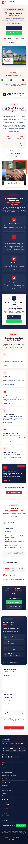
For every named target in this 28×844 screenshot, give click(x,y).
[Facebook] (3, 757)
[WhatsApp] (18, 757)
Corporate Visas (9, 156)
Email (5, 681)
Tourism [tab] (7, 568)
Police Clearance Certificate (8, 770)
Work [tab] (14, 570)
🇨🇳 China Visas (5, 788)
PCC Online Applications (7, 772)
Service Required (8, 694)
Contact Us (4, 795)
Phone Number (7, 688)
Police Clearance (18, 156)
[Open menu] (25, 2)
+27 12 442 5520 (5, 815)
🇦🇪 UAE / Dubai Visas (6, 785)
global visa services (11, 118)
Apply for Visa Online (6, 790)
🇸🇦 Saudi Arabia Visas (6, 782)
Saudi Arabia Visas (9, 153)
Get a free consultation (13, 492)
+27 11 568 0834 (5, 804)
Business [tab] (21, 568)
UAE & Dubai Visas (19, 153)
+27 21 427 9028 (5, 810)
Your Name (6, 675)
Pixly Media (15, 842)
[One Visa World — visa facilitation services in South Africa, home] (6, 740)
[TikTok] (15, 757)
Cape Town (13, 119)
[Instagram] (12, 757)
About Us (4, 793)
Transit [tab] (14, 568)
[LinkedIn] (9, 757)
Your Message (7, 700)
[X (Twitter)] (6, 757)
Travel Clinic (4, 767)
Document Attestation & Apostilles (9, 775)
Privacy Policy (14, 720)
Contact (17, 839)
